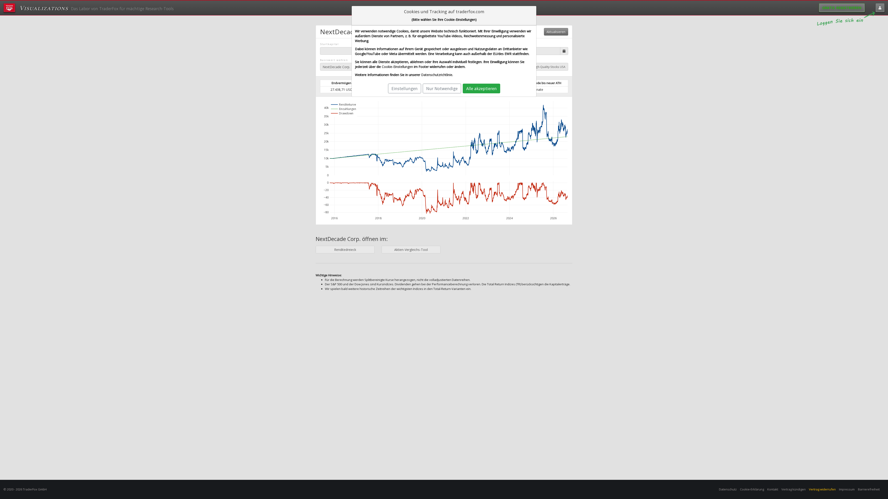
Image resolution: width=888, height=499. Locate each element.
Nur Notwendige (442, 88)
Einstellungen (405, 88)
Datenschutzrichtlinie (436, 75)
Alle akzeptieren (481, 88)
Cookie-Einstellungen (397, 66)
